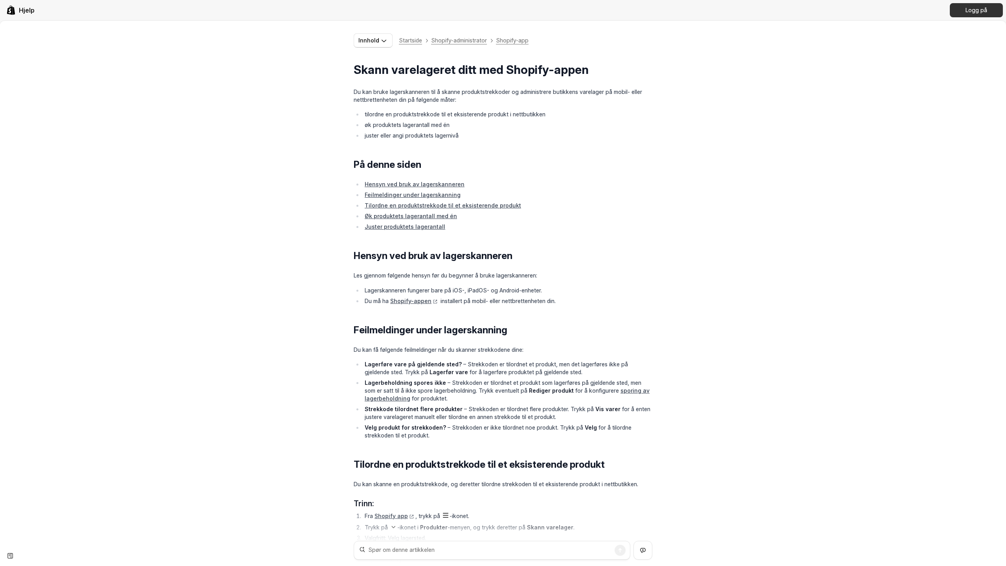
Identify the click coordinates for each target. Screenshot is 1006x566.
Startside (410, 40)
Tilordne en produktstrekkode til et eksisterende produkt (443, 205)
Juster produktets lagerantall (405, 226)
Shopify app (391, 516)
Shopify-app (512, 40)
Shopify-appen (410, 301)
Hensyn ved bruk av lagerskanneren (414, 184)
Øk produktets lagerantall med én (411, 216)
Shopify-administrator (459, 40)
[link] (20, 10)
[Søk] (620, 550)
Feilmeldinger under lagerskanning (413, 194)
